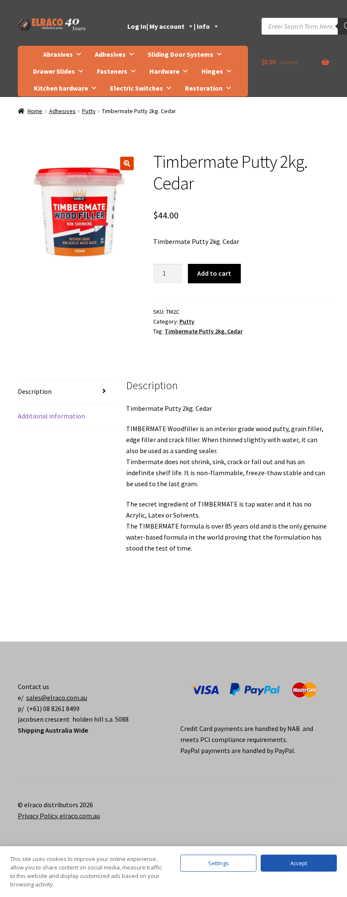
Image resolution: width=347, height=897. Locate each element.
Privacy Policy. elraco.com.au (59, 815)
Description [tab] (35, 391)
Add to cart (214, 273)
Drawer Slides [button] (54, 71)
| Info (202, 26)
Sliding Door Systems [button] (180, 54)
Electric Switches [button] (136, 88)
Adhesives (62, 111)
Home (35, 111)
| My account (165, 26)
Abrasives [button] (58, 54)
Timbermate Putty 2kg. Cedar (203, 331)
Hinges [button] (212, 71)
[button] (127, 163)
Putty (89, 111)
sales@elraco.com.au (56, 697)
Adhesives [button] (110, 54)
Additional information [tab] (51, 416)
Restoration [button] (204, 88)
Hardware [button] (164, 71)
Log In (136, 26)
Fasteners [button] (112, 71)
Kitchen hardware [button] (61, 88)
